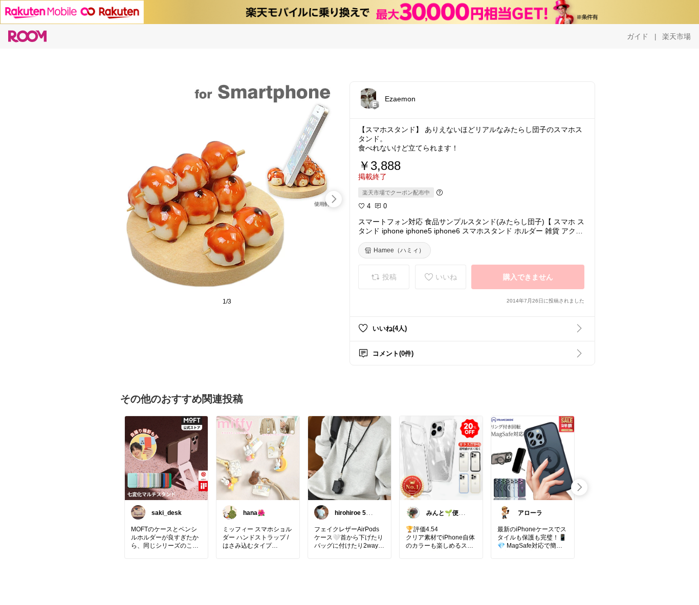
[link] (166, 457)
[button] (368, 98)
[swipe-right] (333, 199)
